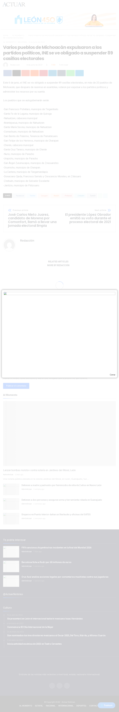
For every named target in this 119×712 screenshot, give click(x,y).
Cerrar (112, 375)
